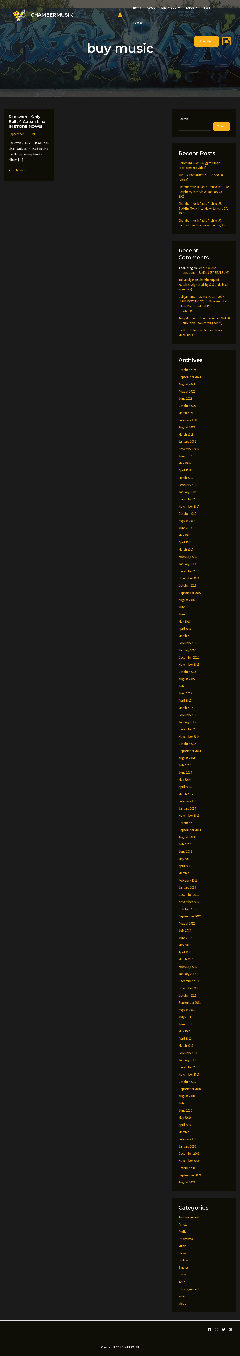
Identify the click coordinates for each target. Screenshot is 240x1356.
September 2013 (189, 830)
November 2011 (189, 988)
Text (181, 1282)
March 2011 (185, 1046)
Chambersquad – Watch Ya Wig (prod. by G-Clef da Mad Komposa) (203, 284)
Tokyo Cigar (186, 280)
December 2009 (188, 1153)
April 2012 (184, 952)
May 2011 (184, 1031)
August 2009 (186, 1182)
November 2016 (189, 578)
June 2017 (185, 528)
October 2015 (187, 672)
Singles (183, 1267)
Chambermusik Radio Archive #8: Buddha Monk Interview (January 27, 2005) (203, 208)
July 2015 (184, 686)
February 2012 (187, 967)
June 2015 (185, 693)
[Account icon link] (120, 15)
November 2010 (189, 1074)
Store (182, 1275)
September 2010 (189, 1089)
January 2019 (187, 442)
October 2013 (187, 823)
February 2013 (187, 880)
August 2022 (186, 391)
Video (182, 1296)
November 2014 (189, 736)
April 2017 (184, 542)
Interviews (185, 1239)
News (182, 1253)
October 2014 (187, 744)
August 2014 (186, 758)
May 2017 (184, 535)
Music (182, 1246)
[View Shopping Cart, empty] (226, 41)
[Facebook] (209, 1329)
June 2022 (185, 398)
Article (183, 1224)
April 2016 (184, 629)
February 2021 (187, 420)
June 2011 (185, 1024)
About (151, 7)
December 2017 (188, 499)
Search (183, 119)
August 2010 (186, 1096)
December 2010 (188, 1067)
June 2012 (185, 938)
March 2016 (185, 636)
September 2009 (189, 1175)
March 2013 (185, 873)
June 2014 (185, 772)
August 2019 (186, 427)
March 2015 (185, 708)
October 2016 (187, 585)
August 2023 (186, 384)
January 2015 (187, 722)
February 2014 (187, 801)
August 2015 (186, 679)
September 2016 (189, 593)
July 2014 (184, 765)
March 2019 (185, 434)
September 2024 (189, 377)
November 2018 (189, 449)
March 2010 (185, 1132)
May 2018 (184, 463)
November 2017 (189, 506)
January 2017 (187, 564)
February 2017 (187, 557)
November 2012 (189, 902)
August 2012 (186, 923)
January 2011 (187, 1060)
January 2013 (187, 887)
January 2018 (187, 492)
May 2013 (184, 859)
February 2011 (187, 1053)
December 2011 (188, 981)
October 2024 (187, 370)
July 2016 (184, 607)
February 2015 (187, 715)
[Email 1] (230, 1329)
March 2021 (185, 413)
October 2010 (187, 1082)
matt (181, 330)
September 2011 (189, 1003)
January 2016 (187, 650)
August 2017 (186, 521)
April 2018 (184, 470)
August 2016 (186, 600)
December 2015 (188, 657)
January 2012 (187, 974)
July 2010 (184, 1103)
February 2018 (187, 485)
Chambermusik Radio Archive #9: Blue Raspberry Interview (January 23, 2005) (203, 192)
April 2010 (184, 1125)
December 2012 (188, 895)
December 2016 (188, 571)
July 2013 (184, 844)
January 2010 (187, 1146)
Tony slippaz (186, 318)
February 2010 (187, 1139)
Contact (138, 22)
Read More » (17, 170)
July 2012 (184, 931)
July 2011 (184, 1017)
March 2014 (185, 794)
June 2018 (185, 456)
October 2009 (187, 1168)
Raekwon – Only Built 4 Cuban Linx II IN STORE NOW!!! (28, 121)
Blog (207, 7)
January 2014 (187, 808)
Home (137, 7)
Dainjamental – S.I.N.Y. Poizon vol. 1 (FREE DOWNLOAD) (203, 306)
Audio (182, 1231)
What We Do (168, 7)
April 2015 (184, 700)
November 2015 (189, 664)
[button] (178, 7)
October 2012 (187, 909)
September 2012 (189, 916)
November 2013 (189, 815)
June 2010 (185, 1110)
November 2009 (189, 1161)
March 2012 (185, 959)
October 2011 (187, 995)
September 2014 (189, 751)
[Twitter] (223, 1329)
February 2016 (187, 643)
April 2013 (184, 866)
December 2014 (188, 729)
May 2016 (184, 621)
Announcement (188, 1217)
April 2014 (184, 787)
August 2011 (186, 1010)
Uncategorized (188, 1289)
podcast (184, 1260)
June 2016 (185, 614)
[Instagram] (216, 1329)
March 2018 (185, 478)
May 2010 (184, 1118)
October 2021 (187, 406)
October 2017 (187, 514)
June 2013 (185, 852)
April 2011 (184, 1038)
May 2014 (184, 780)
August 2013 (186, 837)
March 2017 (185, 549)
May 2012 (184, 945)
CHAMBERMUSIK (52, 15)
